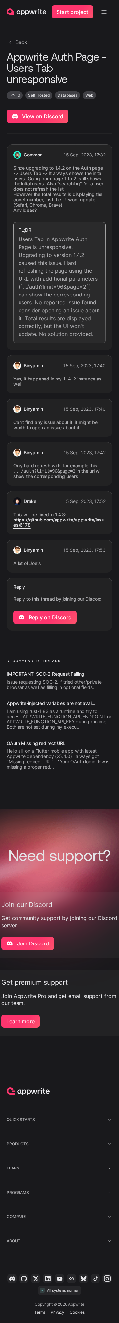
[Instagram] (107, 1278)
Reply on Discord (49, 617)
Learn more (20, 1021)
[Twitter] (35, 1278)
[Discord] (12, 1278)
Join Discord (32, 943)
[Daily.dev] (71, 1278)
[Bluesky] (83, 1278)
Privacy (57, 1312)
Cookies (77, 1312)
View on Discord (42, 116)
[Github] (23, 1278)
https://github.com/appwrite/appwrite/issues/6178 (58, 522)
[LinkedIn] (47, 1278)
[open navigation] (104, 11)
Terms (39, 1312)
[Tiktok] (95, 1278)
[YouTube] (59, 1278)
